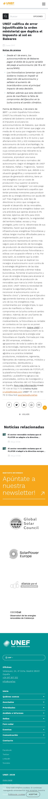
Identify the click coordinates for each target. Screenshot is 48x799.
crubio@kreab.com (12, 392)
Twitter (6, 754)
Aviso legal (7, 780)
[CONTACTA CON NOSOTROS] (45, 408)
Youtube (6, 763)
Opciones (38, 16)
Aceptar (33, 794)
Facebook (7, 750)
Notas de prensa (12, 50)
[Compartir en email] (39, 405)
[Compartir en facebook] (9, 405)
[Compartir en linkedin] (24, 405)
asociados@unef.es (27, 395)
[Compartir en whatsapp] (31, 405)
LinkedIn (6, 759)
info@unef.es (9, 681)
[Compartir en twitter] (16, 405)
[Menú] (43, 4)
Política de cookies (16, 794)
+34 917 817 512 (10, 677)
